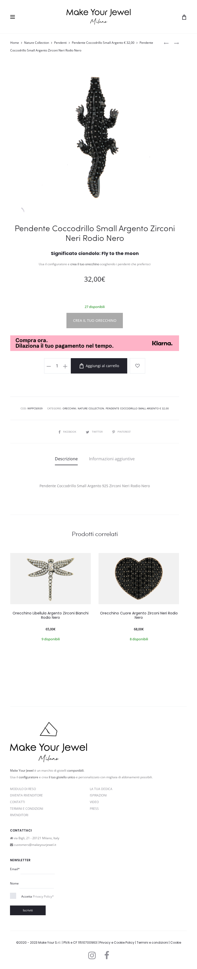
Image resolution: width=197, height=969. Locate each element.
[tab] (66, 458)
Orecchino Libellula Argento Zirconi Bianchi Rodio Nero (50, 615)
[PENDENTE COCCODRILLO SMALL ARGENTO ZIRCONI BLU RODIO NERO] (166, 43)
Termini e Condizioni (26, 808)
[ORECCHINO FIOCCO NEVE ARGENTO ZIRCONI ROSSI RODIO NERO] (174, 43)
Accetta (37, 896)
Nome (14, 883)
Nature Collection (36, 42)
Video (94, 802)
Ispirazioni (98, 795)
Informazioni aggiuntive (112, 459)
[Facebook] (106, 955)
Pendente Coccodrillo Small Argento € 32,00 (103, 42)
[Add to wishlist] (137, 366)
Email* (15, 869)
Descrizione (66, 459)
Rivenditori (19, 815)
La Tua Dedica (101, 789)
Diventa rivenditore (26, 795)
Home (14, 42)
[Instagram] (92, 955)
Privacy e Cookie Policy (116, 942)
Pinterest (124, 431)
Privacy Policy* (43, 896)
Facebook (70, 431)
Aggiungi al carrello (102, 365)
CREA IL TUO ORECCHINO (94, 320)
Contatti (17, 802)
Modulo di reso (23, 789)
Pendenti (60, 42)
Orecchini (69, 408)
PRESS (94, 808)
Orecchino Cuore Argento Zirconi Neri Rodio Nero (139, 615)
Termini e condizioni (152, 942)
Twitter (97, 431)
